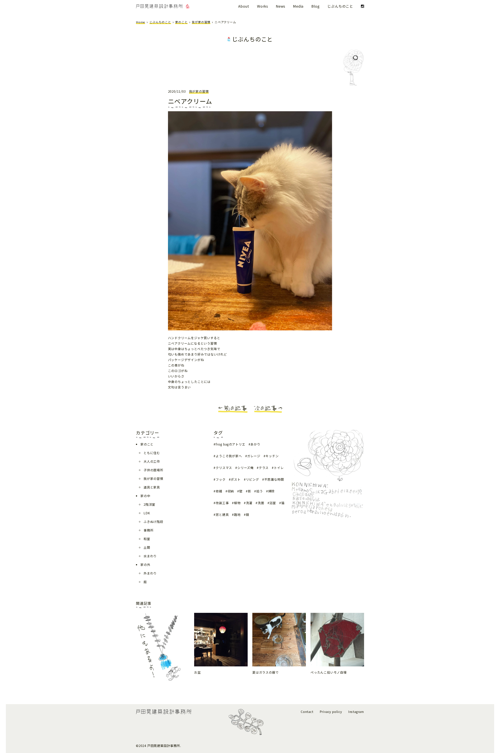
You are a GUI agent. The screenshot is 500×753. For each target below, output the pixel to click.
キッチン (272, 456)
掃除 (271, 491)
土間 (147, 547)
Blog (315, 6)
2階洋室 (149, 504)
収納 (231, 491)
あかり (255, 444)
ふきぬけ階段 (153, 521)
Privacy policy (331, 711)
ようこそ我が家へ (229, 456)
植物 (237, 502)
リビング (252, 479)
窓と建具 (222, 514)
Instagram (356, 711)
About (243, 6)
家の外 (145, 564)
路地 (237, 514)
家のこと (181, 22)
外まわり (150, 573)
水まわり (150, 556)
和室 (147, 538)
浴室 (272, 502)
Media (298, 6)
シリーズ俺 (245, 467)
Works (262, 6)
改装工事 (222, 502)
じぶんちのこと (340, 6)
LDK (147, 513)
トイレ (279, 467)
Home (140, 22)
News (280, 6)
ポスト (235, 479)
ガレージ (253, 456)
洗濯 (249, 502)
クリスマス (224, 467)
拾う (259, 491)
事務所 (148, 530)
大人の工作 (152, 461)
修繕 (219, 491)
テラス (264, 467)
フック (220, 479)
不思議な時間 (274, 479)
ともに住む (152, 452)
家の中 (145, 495)
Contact (307, 711)
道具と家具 (152, 487)
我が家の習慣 (201, 22)
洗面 (261, 502)
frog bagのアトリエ (230, 444)
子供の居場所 (153, 470)
